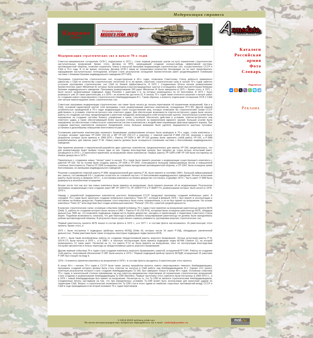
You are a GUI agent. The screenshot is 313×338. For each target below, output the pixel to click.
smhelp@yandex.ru (176, 322)
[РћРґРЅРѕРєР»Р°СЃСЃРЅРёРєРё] (236, 90)
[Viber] (245, 90)
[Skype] (255, 90)
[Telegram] (259, 90)
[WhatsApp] (250, 90)
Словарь (251, 71)
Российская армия (247, 57)
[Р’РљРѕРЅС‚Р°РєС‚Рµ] (231, 90)
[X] (241, 90)
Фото (255, 66)
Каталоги (250, 49)
